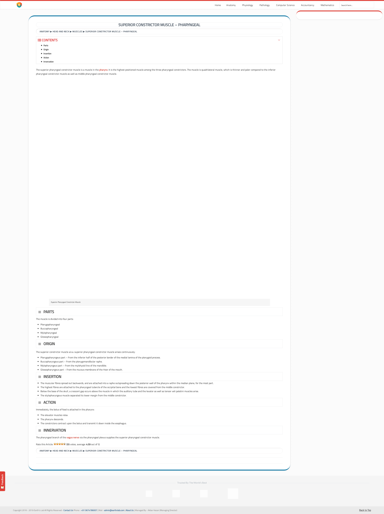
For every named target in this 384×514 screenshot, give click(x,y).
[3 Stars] (59, 444)
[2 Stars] (57, 444)
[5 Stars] (64, 444)
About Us (130, 510)
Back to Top (365, 510)
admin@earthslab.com (114, 510)
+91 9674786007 (89, 510)
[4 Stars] (62, 444)
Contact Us (68, 510)
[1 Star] (55, 444)
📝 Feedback (2, 481)
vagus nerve (73, 437)
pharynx (103, 70)
